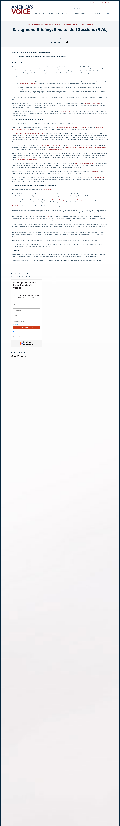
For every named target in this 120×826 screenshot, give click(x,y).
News (77, 14)
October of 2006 (65, 111)
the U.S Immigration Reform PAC (85, 163)
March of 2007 (99, 177)
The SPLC (15, 206)
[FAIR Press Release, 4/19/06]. (27, 159)
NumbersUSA (86, 127)
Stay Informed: (74, 9)
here (48, 216)
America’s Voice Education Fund (93, 14)
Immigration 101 (67, 14)
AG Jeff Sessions (37, 24)
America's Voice (97, 2)
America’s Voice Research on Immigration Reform (74, 24)
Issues (57, 14)
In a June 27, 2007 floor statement (29, 83)
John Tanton (48, 190)
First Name (17, 304)
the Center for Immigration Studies (66, 127)
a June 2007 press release (91, 103)
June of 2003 (96, 171)
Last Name (17, 309)
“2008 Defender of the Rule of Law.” (50, 145)
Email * (16, 314)
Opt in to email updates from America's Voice (25, 332)
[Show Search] (108, 13)
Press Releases (47, 14)
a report (30, 206)
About (37, 14)
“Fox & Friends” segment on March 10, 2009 (29, 133)
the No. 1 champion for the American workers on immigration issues (85, 147)
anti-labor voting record (55, 149)
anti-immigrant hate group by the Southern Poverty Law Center (70, 200)
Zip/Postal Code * (19, 320)
